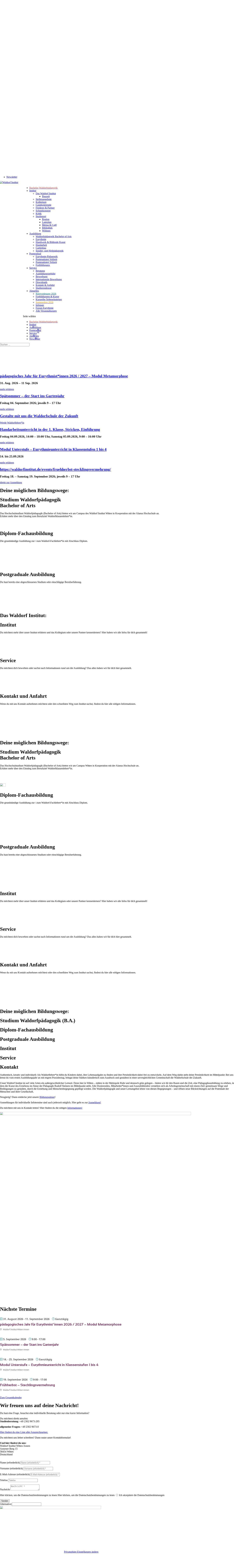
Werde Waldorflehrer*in (12, 422)
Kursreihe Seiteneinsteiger (49, 299)
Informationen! (74, 1108)
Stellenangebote (44, 199)
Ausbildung (35, 233)
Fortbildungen (43, 265)
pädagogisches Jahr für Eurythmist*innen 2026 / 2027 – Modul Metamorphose (64, 376)
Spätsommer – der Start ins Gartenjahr (32, 396)
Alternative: (6, 1504)
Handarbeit (41, 245)
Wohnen (46, 230)
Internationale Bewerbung (49, 279)
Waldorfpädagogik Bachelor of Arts (53, 236)
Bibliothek (47, 227)
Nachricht (5, 1489)
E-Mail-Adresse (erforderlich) (15, 1474)
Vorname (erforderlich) (11, 1468)
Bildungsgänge (47, 1097)
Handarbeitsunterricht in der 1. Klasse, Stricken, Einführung (50, 429)
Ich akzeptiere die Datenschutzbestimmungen (141, 1495)
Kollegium (41, 202)
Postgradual (35, 253)
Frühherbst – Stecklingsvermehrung (27, 1385)
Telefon (4, 1480)
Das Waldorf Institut (46, 193)
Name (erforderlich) (10, 1462)
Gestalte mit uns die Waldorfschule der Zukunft (39, 416)
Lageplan (46, 222)
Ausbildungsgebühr (45, 273)
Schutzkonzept (43, 210)
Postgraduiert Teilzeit (46, 262)
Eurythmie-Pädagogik (47, 256)
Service (33, 268)
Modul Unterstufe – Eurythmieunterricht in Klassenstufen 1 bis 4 (53, 449)
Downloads (41, 282)
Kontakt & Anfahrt (45, 285)
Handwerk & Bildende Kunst (50, 242)
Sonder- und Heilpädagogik (50, 250)
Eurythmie (41, 239)
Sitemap (15, 1551)
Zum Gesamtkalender (11, 1397)
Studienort (41, 216)
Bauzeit (46, 196)
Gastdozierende (43, 205)
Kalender (56, 1551)
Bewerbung (41, 276)
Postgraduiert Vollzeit (46, 259)
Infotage (40, 305)
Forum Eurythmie (44, 308)
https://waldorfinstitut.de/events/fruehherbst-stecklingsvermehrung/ (55, 469)
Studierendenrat (43, 288)
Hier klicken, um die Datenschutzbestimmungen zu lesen (28, 1495)
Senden (4, 1501)
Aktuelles (34, 290)
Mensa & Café (49, 225)
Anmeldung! (94, 1102)
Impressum (27, 1551)
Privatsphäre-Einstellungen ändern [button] (81, 1551)
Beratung (40, 270)
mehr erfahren (7, 389)
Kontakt (4, 1551)
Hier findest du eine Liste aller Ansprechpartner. (24, 1432)
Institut (32, 190)
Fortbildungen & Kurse (47, 296)
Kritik (39, 213)
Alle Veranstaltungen (46, 311)
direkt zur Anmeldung (11, 482)
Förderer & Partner (45, 207)
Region (45, 219)
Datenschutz (42, 1551)
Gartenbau (41, 248)
